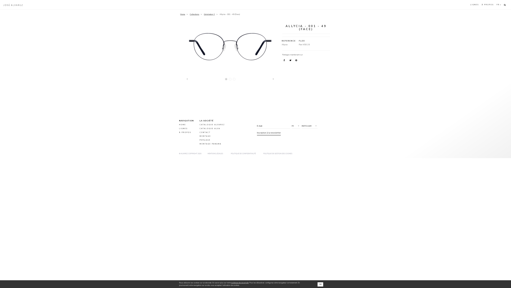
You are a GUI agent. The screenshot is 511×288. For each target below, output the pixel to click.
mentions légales (215, 154)
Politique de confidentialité (243, 154)
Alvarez (12, 5)
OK (320, 284)
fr (498, 5)
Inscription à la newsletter (269, 132)
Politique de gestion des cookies (277, 154)
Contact (205, 132)
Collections (194, 14)
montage (205, 136)
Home (182, 14)
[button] (296, 126)
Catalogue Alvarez (212, 125)
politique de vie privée (240, 283)
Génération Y (209, 14)
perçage (205, 140)
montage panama (210, 144)
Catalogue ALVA (210, 129)
